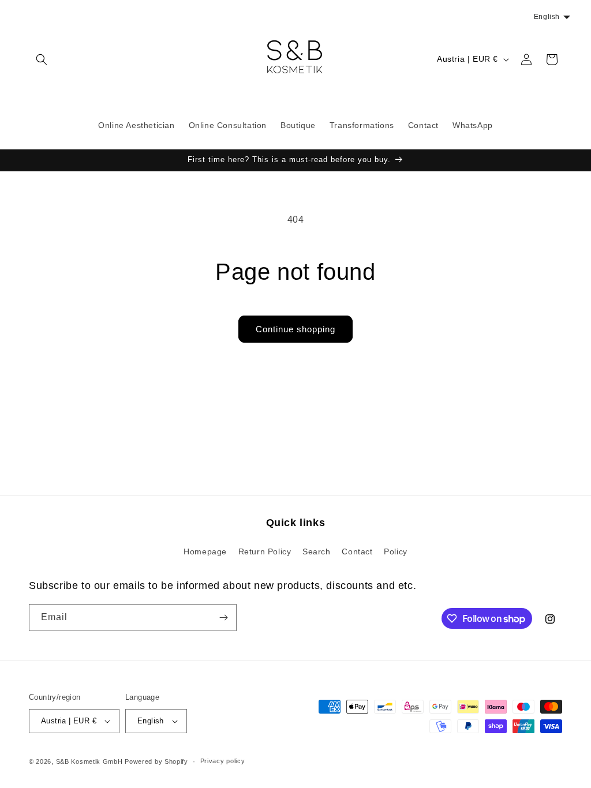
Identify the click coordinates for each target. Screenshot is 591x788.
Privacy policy (222, 760)
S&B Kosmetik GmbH (89, 761)
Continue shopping (295, 329)
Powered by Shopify (156, 761)
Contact (357, 551)
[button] (41, 59)
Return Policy (264, 551)
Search (316, 551)
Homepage (205, 551)
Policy (395, 551)
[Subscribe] (223, 617)
